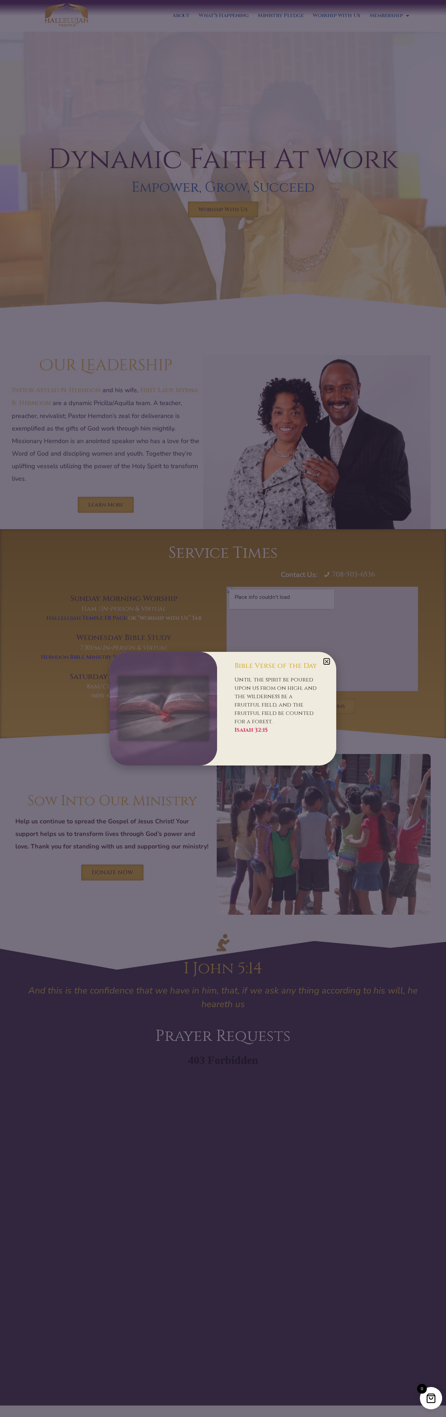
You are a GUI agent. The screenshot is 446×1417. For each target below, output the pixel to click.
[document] (223, 708)
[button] (326, 661)
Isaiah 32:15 (251, 730)
